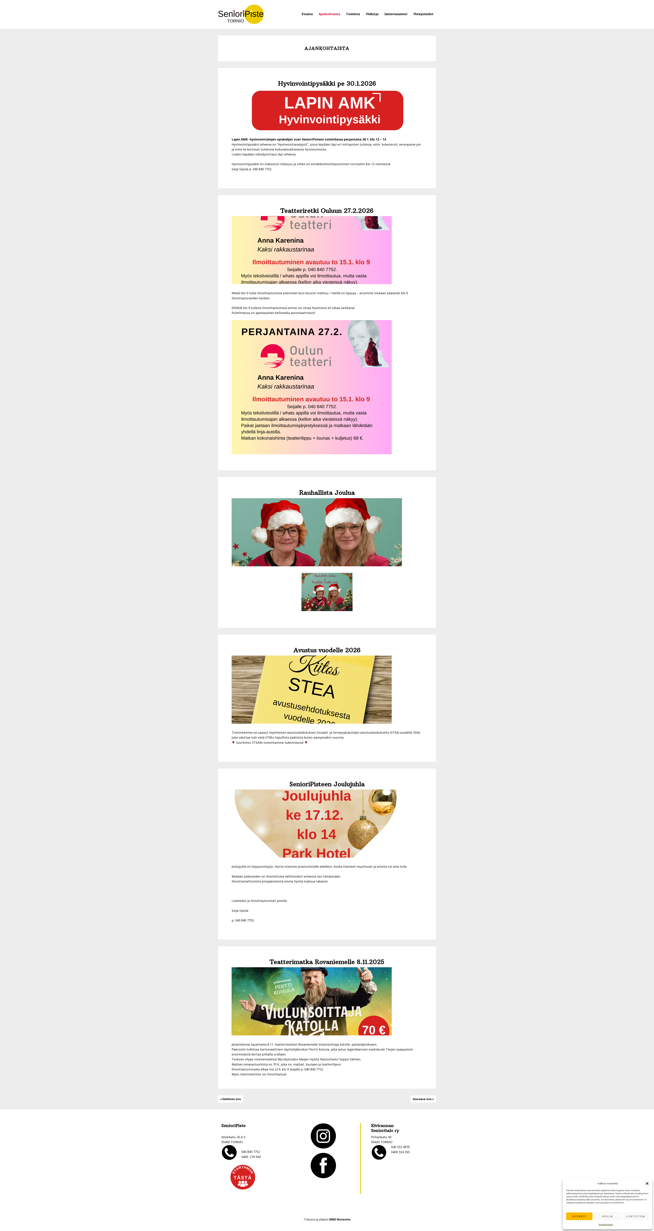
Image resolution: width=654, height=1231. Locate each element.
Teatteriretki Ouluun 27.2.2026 (327, 211)
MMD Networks (340, 1219)
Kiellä (607, 1216)
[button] (647, 1183)
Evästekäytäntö (606, 1224)
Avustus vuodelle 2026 (327, 650)
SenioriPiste (241, 14)
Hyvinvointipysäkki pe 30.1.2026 (327, 83)
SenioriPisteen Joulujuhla (327, 784)
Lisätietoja (635, 1216)
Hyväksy (579, 1216)
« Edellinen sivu (230, 1099)
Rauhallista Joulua (327, 492)
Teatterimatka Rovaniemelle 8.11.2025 (327, 962)
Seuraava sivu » (423, 1099)
